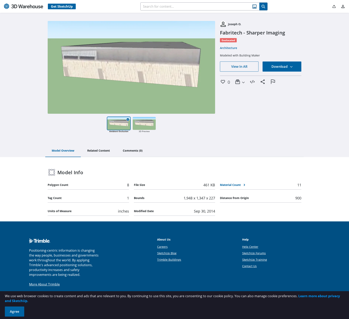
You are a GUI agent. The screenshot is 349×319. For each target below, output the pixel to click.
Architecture (228, 48)
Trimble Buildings (169, 260)
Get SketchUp (62, 6)
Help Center (250, 247)
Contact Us (249, 266)
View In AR (239, 66)
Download (279, 66)
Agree (14, 311)
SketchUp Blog (167, 253)
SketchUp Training (254, 260)
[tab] (63, 151)
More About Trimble (44, 284)
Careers (162, 247)
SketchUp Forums (254, 253)
